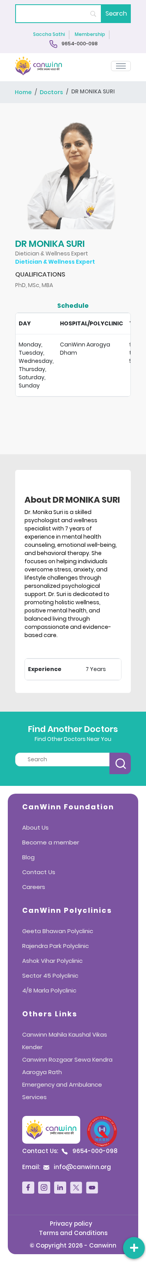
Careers (33, 887)
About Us (35, 827)
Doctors (51, 92)
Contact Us (38, 872)
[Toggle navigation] (121, 66)
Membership (90, 34)
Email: (66, 1167)
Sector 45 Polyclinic (50, 975)
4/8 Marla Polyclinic (49, 990)
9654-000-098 (79, 44)
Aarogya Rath (42, 1072)
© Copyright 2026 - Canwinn (73, 1245)
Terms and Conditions (73, 1233)
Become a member (50, 842)
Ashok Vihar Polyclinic (52, 961)
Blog (28, 857)
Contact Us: (70, 1151)
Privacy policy (71, 1223)
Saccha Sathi (49, 34)
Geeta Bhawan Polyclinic (57, 931)
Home (23, 92)
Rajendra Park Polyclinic (55, 946)
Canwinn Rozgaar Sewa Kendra (67, 1059)
